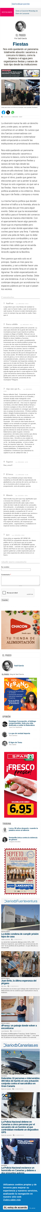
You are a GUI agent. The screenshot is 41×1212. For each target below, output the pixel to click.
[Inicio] (20, 4)
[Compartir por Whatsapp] (13, 114)
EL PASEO (20, 35)
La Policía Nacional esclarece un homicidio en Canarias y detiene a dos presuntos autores (18, 1170)
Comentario (6, 574)
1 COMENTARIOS (17, 939)
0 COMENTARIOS (13, 986)
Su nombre (5, 567)
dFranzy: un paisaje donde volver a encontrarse (19, 1027)
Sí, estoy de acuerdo (15, 1207)
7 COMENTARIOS (7, 116)
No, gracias (32, 1208)
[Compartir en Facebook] (3, 114)
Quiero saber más (12, 1199)
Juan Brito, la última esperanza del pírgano (18, 982)
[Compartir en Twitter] (8, 114)
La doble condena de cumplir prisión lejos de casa (19, 935)
